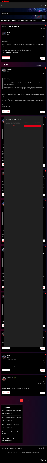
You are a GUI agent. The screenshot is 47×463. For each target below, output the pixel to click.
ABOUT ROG (3, 448)
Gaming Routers (21, 20)
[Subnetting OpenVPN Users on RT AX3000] (43, 65)
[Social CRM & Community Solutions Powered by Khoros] (43, 460)
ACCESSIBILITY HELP (19, 448)
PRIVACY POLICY (18, 452)
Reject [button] (14, 125)
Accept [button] (32, 125)
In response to (12, 359)
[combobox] (23, 13)
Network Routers (15, 52)
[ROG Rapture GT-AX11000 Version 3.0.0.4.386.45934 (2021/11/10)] (45, 65)
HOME (7, 448)
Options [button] (43, 20)
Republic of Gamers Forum (6, 20)
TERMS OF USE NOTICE (11, 452)
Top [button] (3, 460)
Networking (14, 20)
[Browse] (2, 5)
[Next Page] (28, 400)
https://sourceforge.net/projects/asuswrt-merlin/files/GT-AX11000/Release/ (15, 388)
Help (42, 5)
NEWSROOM (11, 448)
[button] (3, 58)
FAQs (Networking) (6, 413)
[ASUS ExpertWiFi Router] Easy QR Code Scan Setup (11, 438)
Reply (42, 58)
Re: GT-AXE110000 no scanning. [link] (30, 20)
